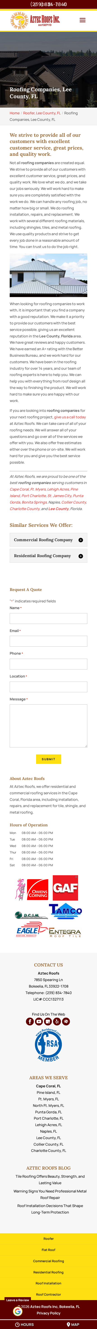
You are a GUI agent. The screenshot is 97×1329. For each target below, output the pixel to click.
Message (19, 699)
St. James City (59, 495)
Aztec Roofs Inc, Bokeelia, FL (55, 1306)
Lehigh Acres (58, 489)
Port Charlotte (33, 495)
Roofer (49, 1238)
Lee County (58, 508)
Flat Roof (48, 1250)
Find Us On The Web (48, 1014)
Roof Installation (48, 1283)
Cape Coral (19, 489)
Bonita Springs (34, 502)
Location (18, 676)
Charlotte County (24, 508)
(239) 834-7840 (48, 4)
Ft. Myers (38, 489)
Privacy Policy (48, 1313)
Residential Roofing (48, 1272)
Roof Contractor (48, 1294)
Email (15, 630)
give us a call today (70, 417)
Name (16, 607)
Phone (16, 653)
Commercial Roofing (48, 1261)
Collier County (73, 502)
